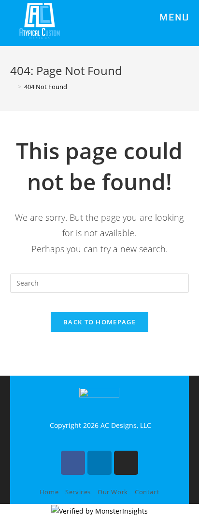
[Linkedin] (99, 463)
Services (78, 491)
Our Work (113, 491)
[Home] (12, 86)
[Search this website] (99, 282)
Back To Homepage (99, 322)
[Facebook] (73, 463)
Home (49, 491)
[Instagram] (126, 463)
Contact (147, 491)
